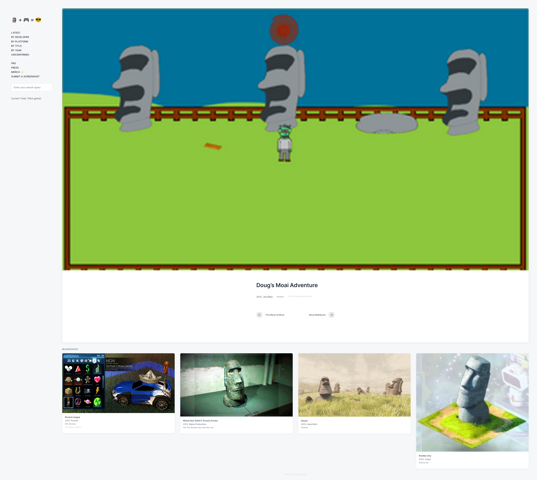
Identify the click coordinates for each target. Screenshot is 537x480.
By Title (16, 45)
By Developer (20, 37)
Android (422, 463)
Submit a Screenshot (25, 76)
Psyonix (74, 420)
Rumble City (425, 455)
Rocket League (72, 417)
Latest (15, 32)
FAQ (13, 63)
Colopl (428, 459)
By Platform (19, 41)
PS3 (184, 428)
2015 (259, 296)
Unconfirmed (20, 54)
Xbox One (210, 428)
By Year (16, 50)
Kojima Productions (197, 424)
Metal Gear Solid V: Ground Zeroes (200, 420)
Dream (304, 420)
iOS (427, 463)
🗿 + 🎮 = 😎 (26, 20)
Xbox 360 (202, 428)
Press (15, 67)
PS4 (66, 424)
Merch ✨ (17, 72)
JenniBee (268, 296)
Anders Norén (300, 474)
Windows (280, 297)
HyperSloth (312, 424)
